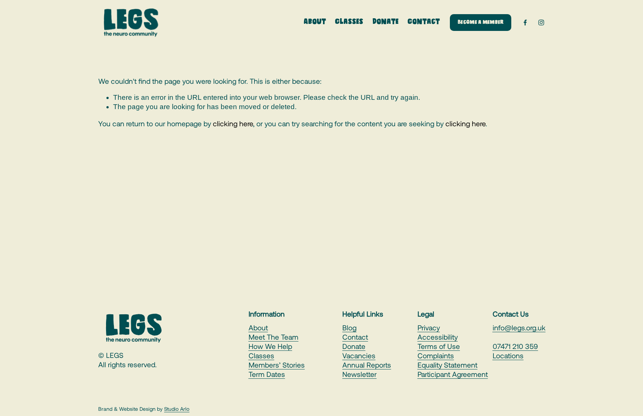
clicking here (233, 123)
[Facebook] (525, 22)
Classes (349, 22)
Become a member (480, 22)
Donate (385, 22)
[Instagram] (541, 22)
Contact (423, 22)
